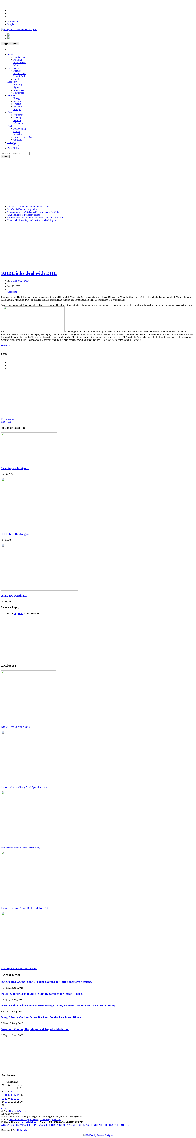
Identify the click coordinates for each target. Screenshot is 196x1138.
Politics (17, 70)
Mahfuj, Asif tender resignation (22, 209)
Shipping (17, 109)
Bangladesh (19, 57)
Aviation (17, 106)
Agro (16, 87)
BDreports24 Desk (20, 280)
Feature (17, 145)
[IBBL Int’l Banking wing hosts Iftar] (45, 528)
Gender (17, 79)
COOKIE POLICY (119, 1125)
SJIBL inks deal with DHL (29, 273)
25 (6, 1101)
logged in (18, 613)
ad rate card (13, 21)
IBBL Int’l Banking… (15, 534)
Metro (16, 65)
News (10, 54)
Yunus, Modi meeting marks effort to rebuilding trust (32, 220)
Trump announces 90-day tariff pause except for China (33, 212)
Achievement (19, 128)
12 (9, 1095)
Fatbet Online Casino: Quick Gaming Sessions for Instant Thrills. (42, 993)
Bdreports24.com (17, 1111)
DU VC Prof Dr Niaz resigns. (15, 727)
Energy (17, 98)
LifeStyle (11, 142)
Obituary (17, 139)
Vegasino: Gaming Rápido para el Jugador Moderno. (35, 1029)
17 (3, 1098)
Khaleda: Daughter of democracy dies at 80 (28, 206)
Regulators (18, 92)
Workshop (18, 123)
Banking (17, 84)
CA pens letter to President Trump (23, 214)
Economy (12, 81)
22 (18, 1098)
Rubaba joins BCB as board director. (19, 968)
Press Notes (13, 148)
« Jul (3, 1108)
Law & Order (20, 76)
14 (15, 1095)
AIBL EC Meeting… (14, 595)
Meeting (17, 117)
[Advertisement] (98, 181)
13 (12, 1095)
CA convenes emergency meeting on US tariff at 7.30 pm (35, 217)
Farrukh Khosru (29, 1122)
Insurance (18, 101)
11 (6, 1095)
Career (16, 131)
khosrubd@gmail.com (50, 1119)
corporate (5, 345)
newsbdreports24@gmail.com (23, 1119)
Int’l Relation (19, 73)
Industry (11, 95)
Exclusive (12, 126)
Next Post (6, 421)
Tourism (17, 104)
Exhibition (18, 115)
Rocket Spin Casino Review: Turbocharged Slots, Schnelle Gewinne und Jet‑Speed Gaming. (58, 1005)
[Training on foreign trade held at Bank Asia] (29, 462)
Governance (13, 68)
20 (12, 1098)
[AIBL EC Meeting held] (39, 589)
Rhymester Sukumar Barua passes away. (20, 847)
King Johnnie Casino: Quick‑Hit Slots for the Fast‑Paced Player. (41, 1017)
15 (18, 1095)
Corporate (12, 291)
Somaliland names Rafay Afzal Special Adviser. (24, 787)
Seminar (17, 120)
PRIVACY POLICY (44, 1125)
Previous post (7, 419)
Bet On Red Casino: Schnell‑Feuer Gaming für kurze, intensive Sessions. (46, 981)
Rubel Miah (23, 1130)
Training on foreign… (15, 468)
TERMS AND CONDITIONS (73, 1125)
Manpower (18, 90)
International (19, 62)
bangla (10, 24)
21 (15, 1098)
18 (6, 1098)
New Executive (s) (22, 137)
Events (10, 112)
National (17, 59)
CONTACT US (24, 1125)
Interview (18, 134)
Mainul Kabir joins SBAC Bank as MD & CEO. (24, 908)
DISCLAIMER (99, 1125)
